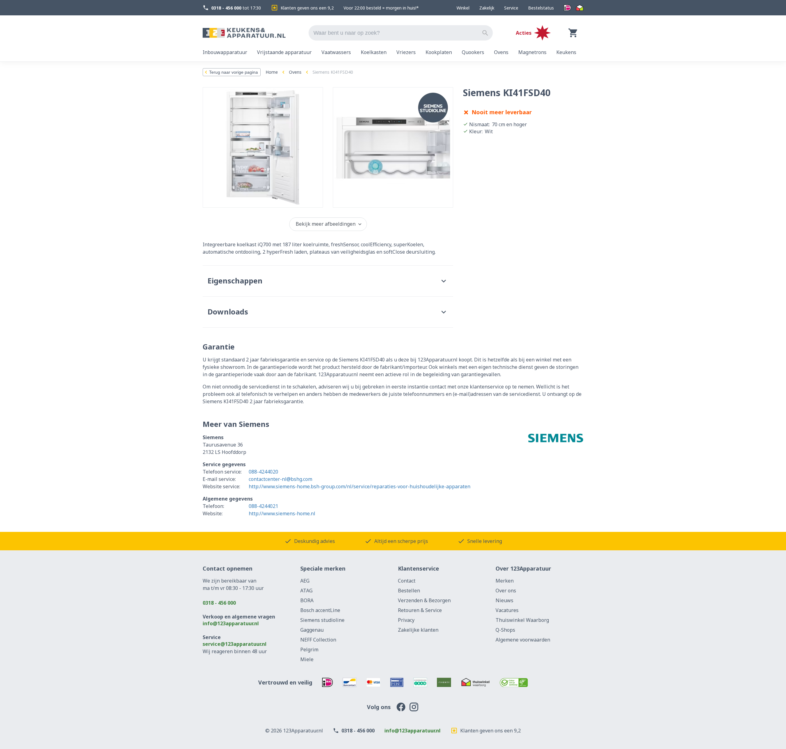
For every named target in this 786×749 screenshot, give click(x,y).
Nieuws (504, 600)
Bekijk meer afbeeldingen (326, 223)
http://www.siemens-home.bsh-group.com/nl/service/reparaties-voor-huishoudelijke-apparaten (359, 486)
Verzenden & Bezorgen (424, 600)
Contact (406, 580)
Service (511, 8)
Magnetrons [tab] (532, 52)
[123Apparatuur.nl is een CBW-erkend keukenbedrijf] (514, 682)
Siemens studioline (322, 620)
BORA (306, 600)
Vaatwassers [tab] (336, 52)
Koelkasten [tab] (374, 52)
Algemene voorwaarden (523, 639)
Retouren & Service (420, 610)
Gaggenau (312, 629)
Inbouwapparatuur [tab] (225, 52)
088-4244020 (263, 471)
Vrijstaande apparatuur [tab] (284, 52)
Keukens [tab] (566, 52)
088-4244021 (263, 506)
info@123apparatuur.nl (231, 623)
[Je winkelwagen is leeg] (573, 33)
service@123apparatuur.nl (235, 644)
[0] (573, 33)
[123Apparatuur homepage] (244, 33)
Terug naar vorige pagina (233, 72)
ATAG (306, 590)
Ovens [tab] (501, 52)
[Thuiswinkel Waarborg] (579, 8)
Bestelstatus (541, 8)
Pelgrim (309, 649)
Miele (306, 659)
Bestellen (409, 590)
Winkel (463, 8)
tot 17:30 (236, 8)
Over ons (506, 590)
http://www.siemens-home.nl (282, 513)
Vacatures (507, 610)
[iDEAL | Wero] (567, 8)
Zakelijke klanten (418, 629)
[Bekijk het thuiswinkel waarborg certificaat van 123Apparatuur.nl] (475, 682)
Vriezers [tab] (406, 52)
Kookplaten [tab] (439, 52)
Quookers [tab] (473, 52)
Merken (505, 580)
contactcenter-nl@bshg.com (280, 479)
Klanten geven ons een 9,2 (307, 8)
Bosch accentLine (320, 610)
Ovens (295, 72)
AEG (304, 580)
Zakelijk (486, 8)
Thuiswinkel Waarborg (522, 620)
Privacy (406, 620)
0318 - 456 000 (219, 602)
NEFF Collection (318, 639)
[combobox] (401, 33)
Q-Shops (505, 629)
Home (272, 72)
